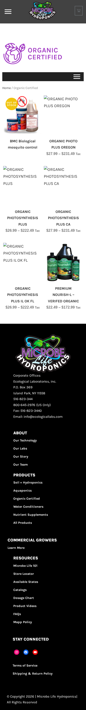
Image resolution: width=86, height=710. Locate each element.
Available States (25, 582)
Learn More (16, 548)
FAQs (17, 614)
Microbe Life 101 (25, 566)
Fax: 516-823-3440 (27, 411)
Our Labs (20, 448)
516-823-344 (23, 399)
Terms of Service (25, 665)
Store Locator (23, 574)
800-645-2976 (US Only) (32, 405)
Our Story (20, 456)
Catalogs (20, 590)
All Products (22, 523)
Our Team (20, 465)
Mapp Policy (22, 622)
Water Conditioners (28, 507)
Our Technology (25, 440)
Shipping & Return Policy (33, 674)
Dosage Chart (23, 598)
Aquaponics (22, 490)
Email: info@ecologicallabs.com (38, 417)
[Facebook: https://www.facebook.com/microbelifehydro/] (26, 652)
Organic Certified (26, 499)
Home (6, 88)
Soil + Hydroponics (27, 482)
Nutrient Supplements (30, 515)
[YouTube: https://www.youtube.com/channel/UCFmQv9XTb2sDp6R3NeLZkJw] (35, 652)
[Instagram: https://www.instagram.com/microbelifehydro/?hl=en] (16, 652)
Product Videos (24, 606)
